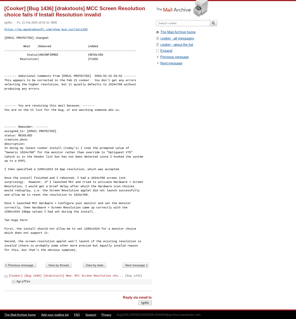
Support (90, 314)
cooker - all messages (177, 38)
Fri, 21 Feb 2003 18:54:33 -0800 (37, 22)
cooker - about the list (176, 45)
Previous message (20, 265)
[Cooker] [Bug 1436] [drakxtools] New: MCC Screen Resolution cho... (66, 275)
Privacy (106, 314)
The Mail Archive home (178, 32)
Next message (135, 265)
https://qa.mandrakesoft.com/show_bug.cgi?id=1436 (46, 29)
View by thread (58, 265)
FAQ (77, 314)
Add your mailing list (55, 314)
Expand (166, 51)
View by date (94, 265)
